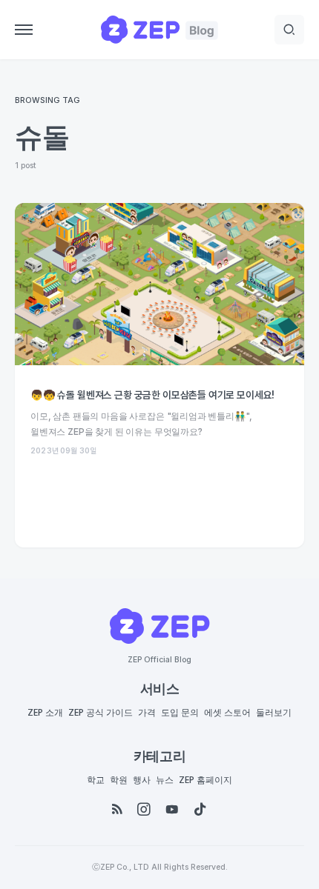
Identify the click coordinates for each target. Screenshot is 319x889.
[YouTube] (172, 809)
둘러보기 (274, 712)
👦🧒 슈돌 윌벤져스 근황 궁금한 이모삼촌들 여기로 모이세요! (152, 395)
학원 (119, 780)
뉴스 (165, 780)
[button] (23, 29)
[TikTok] (200, 809)
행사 (142, 780)
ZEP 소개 (45, 712)
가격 (147, 712)
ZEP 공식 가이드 (100, 712)
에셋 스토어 (227, 712)
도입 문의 (180, 712)
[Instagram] (144, 809)
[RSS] (117, 809)
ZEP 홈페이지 (205, 780)
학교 (96, 780)
